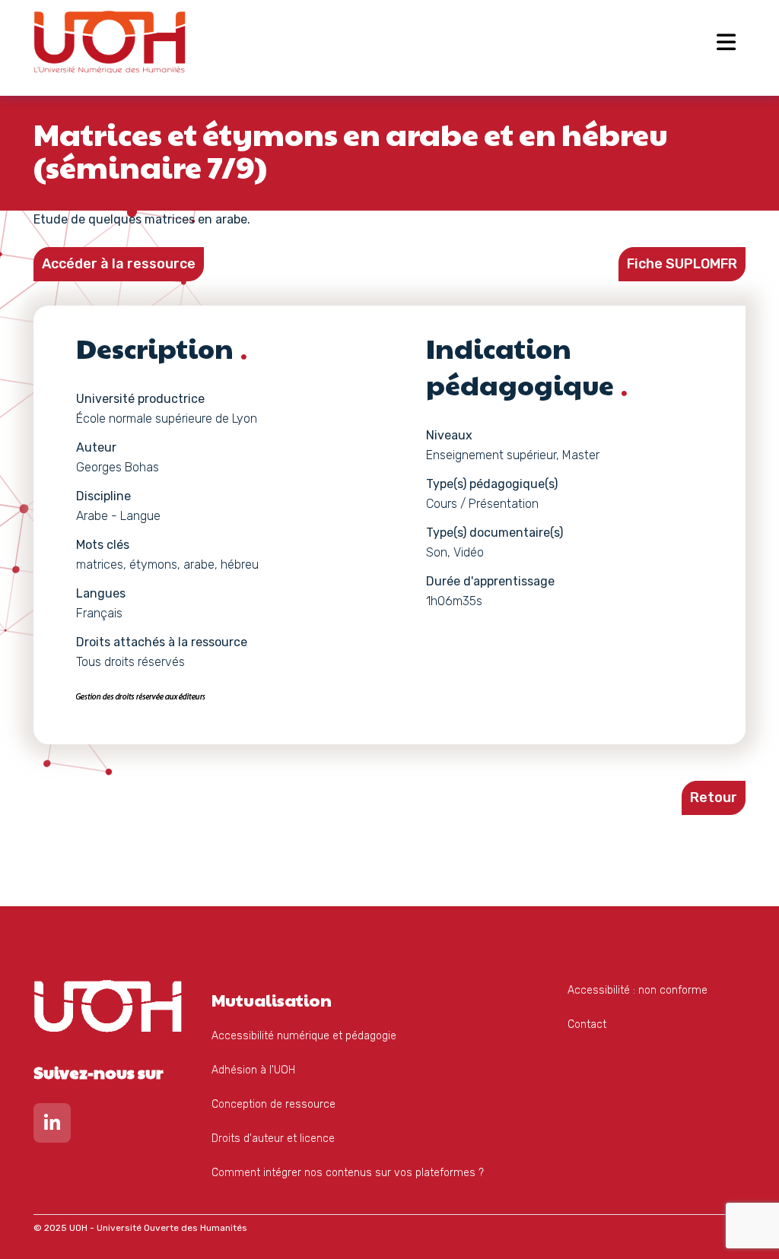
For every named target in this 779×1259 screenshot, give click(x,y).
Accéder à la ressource (119, 263)
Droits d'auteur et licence (273, 1138)
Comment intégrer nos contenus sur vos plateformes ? (347, 1172)
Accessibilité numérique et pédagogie (303, 1035)
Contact (587, 1024)
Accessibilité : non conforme (637, 990)
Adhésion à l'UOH (253, 1070)
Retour (713, 797)
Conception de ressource (273, 1104)
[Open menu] (726, 42)
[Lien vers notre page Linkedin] (52, 1126)
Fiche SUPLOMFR (682, 263)
